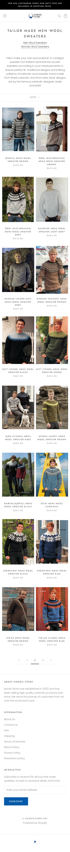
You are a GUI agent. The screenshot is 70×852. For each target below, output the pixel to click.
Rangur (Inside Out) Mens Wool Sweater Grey (18, 301)
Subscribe (16, 801)
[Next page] (51, 660)
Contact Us (11, 725)
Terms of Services (14, 741)
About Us (9, 719)
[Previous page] (19, 660)
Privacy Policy (12, 752)
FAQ (6, 730)
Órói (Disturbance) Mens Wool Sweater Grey (18, 231)
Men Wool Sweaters (35, 42)
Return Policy (11, 747)
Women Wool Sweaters (35, 46)
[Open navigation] (4, 15)
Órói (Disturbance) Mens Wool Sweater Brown (52, 161)
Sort (34, 97)
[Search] (59, 15)
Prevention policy (14, 758)
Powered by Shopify (35, 823)
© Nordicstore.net (35, 818)
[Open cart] (65, 15)
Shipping (9, 736)
